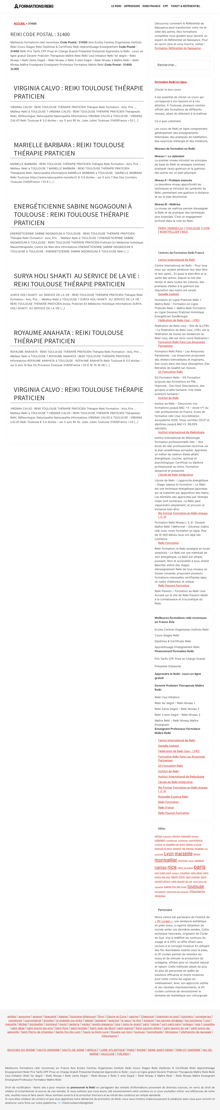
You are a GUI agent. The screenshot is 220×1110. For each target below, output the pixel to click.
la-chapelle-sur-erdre (174, 844)
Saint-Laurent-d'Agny (149, 1028)
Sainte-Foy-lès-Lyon (175, 886)
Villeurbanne (197, 891)
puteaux (175, 873)
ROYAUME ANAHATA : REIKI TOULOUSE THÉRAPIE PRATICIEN (69, 336)
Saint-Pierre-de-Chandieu (37, 1032)
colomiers (160, 840)
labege (189, 844)
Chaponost (147, 1016)
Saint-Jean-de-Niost (102, 1028)
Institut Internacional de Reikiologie (181, 432)
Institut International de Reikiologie (181, 776)
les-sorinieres (193, 1020)
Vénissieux (160, 896)
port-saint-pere (163, 873)
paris (199, 867)
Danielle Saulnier (168, 294)
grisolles (158, 845)
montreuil (183, 860)
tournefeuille (160, 892)
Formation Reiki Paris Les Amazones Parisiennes (181, 344)
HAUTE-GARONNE (48, 1050)
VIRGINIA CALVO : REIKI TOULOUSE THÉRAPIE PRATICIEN (78, 92)
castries (134, 1016)
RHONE (141, 1050)
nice (172, 867)
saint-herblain (193, 877)
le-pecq (168, 848)
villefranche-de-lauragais (177, 892)
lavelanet (198, 845)
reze (198, 1024)
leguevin (177, 848)
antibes (158, 836)
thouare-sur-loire (121, 1032)
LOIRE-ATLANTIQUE (112, 1050)
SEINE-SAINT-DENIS (160, 1050)
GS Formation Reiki (170, 372)
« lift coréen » (164, 921)
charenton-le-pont (167, 1016)
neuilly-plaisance (102, 1024)
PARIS (162, 228)
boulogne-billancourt (83, 1016)
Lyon (169, 853)
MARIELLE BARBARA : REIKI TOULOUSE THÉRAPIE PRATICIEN (69, 149)
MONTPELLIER (169, 232)
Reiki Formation (168, 543)
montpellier (166, 859)
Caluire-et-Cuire (116, 1016)
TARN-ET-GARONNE (187, 1050)
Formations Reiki (36, 6)
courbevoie (183, 840)
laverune (159, 848)
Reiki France (166, 807)
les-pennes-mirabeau (193, 848)
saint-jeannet (125, 1028)
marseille (183, 853)
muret (191, 861)
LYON (206, 228)
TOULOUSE (192, 228)
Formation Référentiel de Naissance (178, 48)
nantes (161, 867)
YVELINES (123, 1054)
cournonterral (195, 840)
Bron (101, 1016)
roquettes (185, 873)
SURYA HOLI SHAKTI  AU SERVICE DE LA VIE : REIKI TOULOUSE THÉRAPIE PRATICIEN (77, 279)
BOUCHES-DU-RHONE (21, 1050)
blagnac (195, 836)
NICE (185, 232)
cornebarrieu (171, 840)
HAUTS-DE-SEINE (73, 1050)
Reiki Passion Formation (173, 585)
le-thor (137, 1020)
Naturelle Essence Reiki (173, 797)
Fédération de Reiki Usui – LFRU (179, 320)
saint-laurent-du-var (181, 881)
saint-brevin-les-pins (40, 1028)
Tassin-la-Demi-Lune (96, 1032)
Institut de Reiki (168, 398)
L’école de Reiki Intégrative (175, 475)
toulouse (195, 886)
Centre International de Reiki (176, 260)
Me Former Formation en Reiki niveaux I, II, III (183, 515)
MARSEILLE (175, 228)
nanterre (199, 860)
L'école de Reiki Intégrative (175, 782)
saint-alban (196, 873)
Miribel (196, 854)
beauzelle (186, 836)
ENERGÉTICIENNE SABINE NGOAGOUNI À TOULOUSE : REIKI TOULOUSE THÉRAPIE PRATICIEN (73, 214)
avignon (176, 836)
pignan (155, 1024)
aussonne (167, 836)
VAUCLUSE (107, 1054)
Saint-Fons (178, 877)
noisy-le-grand (185, 868)
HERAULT (92, 1050)
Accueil (19, 23)
